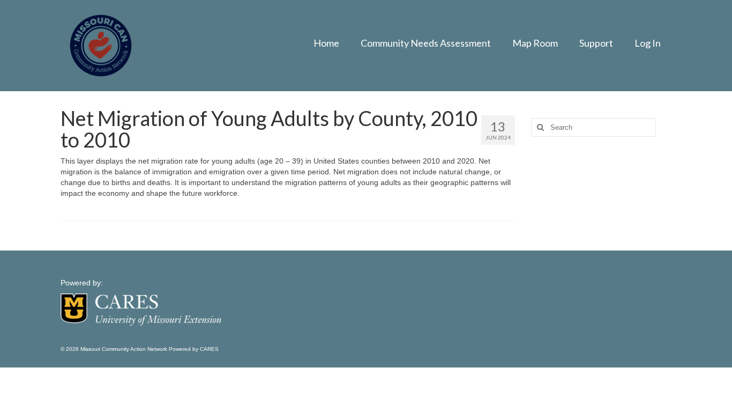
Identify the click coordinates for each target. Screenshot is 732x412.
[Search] (539, 127)
